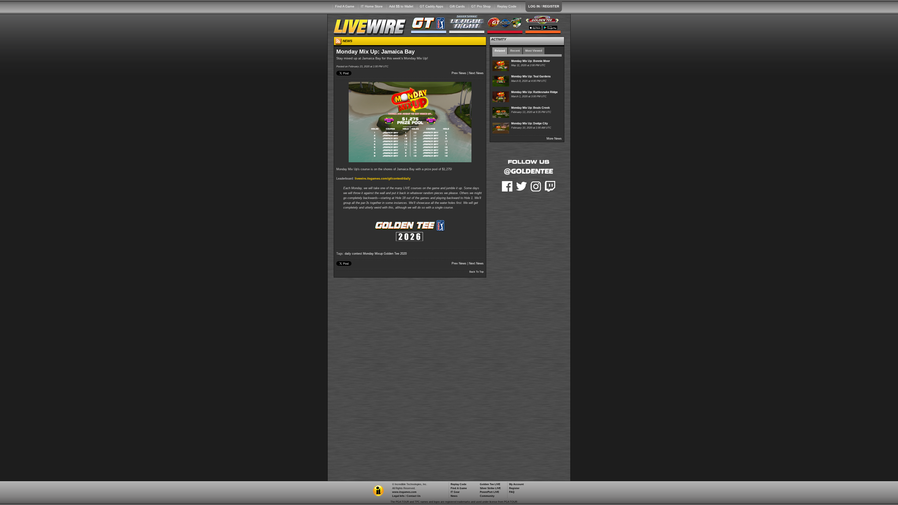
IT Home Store (372, 6)
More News (554, 138)
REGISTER (551, 6)
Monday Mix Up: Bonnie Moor (530, 61)
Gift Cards (457, 6)
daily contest (353, 253)
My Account (516, 484)
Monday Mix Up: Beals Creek (530, 107)
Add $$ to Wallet (401, 6)
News (454, 495)
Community (487, 495)
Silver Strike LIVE (490, 488)
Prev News (459, 73)
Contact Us (413, 495)
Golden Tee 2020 (395, 253)
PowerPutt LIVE (489, 492)
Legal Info (398, 495)
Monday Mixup (373, 253)
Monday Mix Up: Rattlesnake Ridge (534, 92)
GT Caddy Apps (431, 6)
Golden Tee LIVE (490, 484)
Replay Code (506, 6)
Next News (476, 73)
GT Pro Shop (481, 6)
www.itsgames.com (404, 492)
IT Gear (455, 492)
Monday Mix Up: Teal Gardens (531, 76)
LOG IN (534, 6)
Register (514, 488)
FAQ (511, 492)
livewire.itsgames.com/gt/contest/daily (382, 178)
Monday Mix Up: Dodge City (529, 123)
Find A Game (344, 6)
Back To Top (476, 271)
